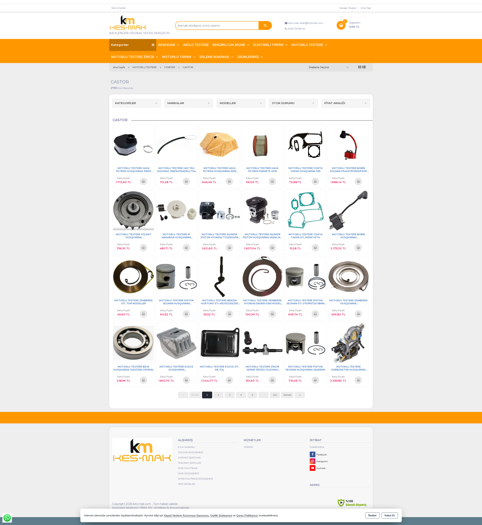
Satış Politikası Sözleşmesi (195, 478)
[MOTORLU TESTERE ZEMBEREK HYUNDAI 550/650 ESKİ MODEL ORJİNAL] (262, 276)
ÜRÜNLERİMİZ (248, 57)
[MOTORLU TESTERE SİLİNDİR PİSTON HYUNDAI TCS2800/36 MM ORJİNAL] (219, 210)
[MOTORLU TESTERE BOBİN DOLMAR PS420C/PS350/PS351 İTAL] (348, 144)
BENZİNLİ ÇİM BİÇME (229, 45)
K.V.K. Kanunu (186, 447)
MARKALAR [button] (175, 103)
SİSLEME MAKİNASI (214, 57)
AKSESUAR (167, 45)
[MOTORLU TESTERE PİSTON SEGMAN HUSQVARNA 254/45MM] (305, 343)
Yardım (248, 447)
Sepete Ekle (143, 181)
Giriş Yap (366, 7)
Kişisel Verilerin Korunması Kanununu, (187, 515)
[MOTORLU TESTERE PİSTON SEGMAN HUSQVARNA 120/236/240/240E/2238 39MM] (176, 276)
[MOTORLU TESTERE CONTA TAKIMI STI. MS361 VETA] (305, 210)
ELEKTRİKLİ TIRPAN (268, 45)
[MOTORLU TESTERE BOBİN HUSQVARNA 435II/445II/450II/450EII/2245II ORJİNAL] (348, 210)
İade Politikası (187, 468)
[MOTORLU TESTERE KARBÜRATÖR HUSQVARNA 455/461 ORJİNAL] (348, 343)
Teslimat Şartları (189, 462)
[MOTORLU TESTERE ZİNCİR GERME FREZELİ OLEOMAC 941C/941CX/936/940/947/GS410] (262, 343)
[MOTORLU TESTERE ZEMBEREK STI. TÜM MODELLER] (133, 276)
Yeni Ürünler (186, 483)
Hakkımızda (317, 447)
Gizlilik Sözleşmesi (190, 452)
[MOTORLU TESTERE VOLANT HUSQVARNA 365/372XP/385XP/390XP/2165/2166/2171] (133, 210)
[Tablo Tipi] (364, 67)
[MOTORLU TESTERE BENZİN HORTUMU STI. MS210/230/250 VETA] (219, 276)
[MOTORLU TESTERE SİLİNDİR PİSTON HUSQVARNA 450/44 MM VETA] (262, 210)
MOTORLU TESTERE (307, 45)
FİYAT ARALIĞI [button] (334, 103)
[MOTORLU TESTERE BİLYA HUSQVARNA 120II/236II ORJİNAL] (133, 343)
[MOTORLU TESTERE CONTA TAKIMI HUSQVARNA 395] (305, 144)
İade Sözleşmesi (188, 473)
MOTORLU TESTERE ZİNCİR (133, 57)
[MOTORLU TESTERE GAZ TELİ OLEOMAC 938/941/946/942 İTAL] (176, 144)
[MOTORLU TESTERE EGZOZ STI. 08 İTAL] (219, 343)
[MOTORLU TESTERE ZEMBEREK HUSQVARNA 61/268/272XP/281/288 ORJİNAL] (348, 276)
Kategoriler (120, 45)
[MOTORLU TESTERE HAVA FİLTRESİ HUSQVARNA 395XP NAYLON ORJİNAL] (133, 144)
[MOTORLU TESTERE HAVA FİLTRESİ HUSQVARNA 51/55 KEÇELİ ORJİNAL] (219, 144)
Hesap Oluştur (348, 7)
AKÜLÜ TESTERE (196, 45)
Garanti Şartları (189, 457)
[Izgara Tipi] (360, 67)
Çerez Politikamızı (247, 515)
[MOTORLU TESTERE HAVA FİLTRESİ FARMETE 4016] (262, 144)
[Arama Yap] (265, 25)
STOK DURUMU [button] (283, 103)
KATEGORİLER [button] (125, 103)
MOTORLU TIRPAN (177, 57)
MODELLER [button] (228, 103)
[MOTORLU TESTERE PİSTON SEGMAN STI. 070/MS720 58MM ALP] (305, 276)
